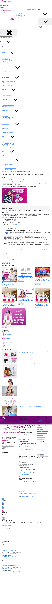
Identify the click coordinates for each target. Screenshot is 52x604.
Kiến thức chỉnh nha (17, 14)
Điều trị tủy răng (6, 129)
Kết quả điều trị (40, 435)
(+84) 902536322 (33, 496)
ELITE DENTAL (4, 255)
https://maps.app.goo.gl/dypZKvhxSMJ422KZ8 (11, 571)
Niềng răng (4, 89)
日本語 (41, 27)
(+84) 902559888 (13, 553)
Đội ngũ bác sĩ (6, 58)
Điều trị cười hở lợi (6, 118)
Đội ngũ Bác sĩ (6, 232)
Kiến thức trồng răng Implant (19, 13)
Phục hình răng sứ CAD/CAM (8, 117)
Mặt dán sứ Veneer (7, 115)
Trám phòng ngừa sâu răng (8, 106)
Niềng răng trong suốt (7, 94)
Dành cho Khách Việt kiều (8, 85)
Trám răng (5, 131)
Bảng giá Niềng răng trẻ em (8, 143)
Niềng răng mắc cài (7, 95)
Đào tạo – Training (8, 72)
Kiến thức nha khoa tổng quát (19, 16)
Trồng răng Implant (5, 77)
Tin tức (13, 10)
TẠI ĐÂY (19, 247)
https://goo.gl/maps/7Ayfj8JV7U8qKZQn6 (10, 565)
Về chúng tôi (5, 56)
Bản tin (12, 9)
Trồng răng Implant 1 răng (8, 82)
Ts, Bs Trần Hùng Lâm (18, 224)
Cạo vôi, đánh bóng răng (8, 132)
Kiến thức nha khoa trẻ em (10, 169)
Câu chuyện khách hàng (6, 147)
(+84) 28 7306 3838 (25, 452)
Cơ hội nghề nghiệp (7, 62)
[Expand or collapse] (2, 207)
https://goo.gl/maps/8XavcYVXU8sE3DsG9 (10, 568)
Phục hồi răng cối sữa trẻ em (8, 105)
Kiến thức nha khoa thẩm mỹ (19, 15)
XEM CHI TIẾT (5, 287)
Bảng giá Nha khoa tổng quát (9, 145)
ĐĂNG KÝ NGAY (5, 330)
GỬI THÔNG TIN (6, 541)
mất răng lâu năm (31, 179)
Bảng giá (3, 136)
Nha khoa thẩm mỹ (5, 110)
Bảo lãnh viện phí (6, 59)
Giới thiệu (3, 52)
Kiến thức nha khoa (16, 11)
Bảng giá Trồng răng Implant (8, 141)
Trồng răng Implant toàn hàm (9, 81)
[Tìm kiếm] (12, 37)
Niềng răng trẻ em (6, 103)
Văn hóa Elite (7, 71)
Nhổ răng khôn (6, 128)
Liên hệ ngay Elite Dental (8, 183)
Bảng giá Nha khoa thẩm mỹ (8, 144)
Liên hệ (12, 19)
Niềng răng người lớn (41, 446)
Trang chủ (4, 171)
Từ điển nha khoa (40, 439)
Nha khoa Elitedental (4, 5)
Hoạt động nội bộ (6, 67)
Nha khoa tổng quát (5, 124)
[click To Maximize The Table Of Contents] (3, 205)
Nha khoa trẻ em (17, 17)
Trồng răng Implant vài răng (8, 84)
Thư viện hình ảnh (6, 61)
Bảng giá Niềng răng (7, 142)
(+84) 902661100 (13, 550)
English (41, 26)
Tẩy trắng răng (6, 119)
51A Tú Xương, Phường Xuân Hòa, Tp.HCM (26, 472)
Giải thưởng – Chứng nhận (8, 60)
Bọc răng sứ (5, 116)
